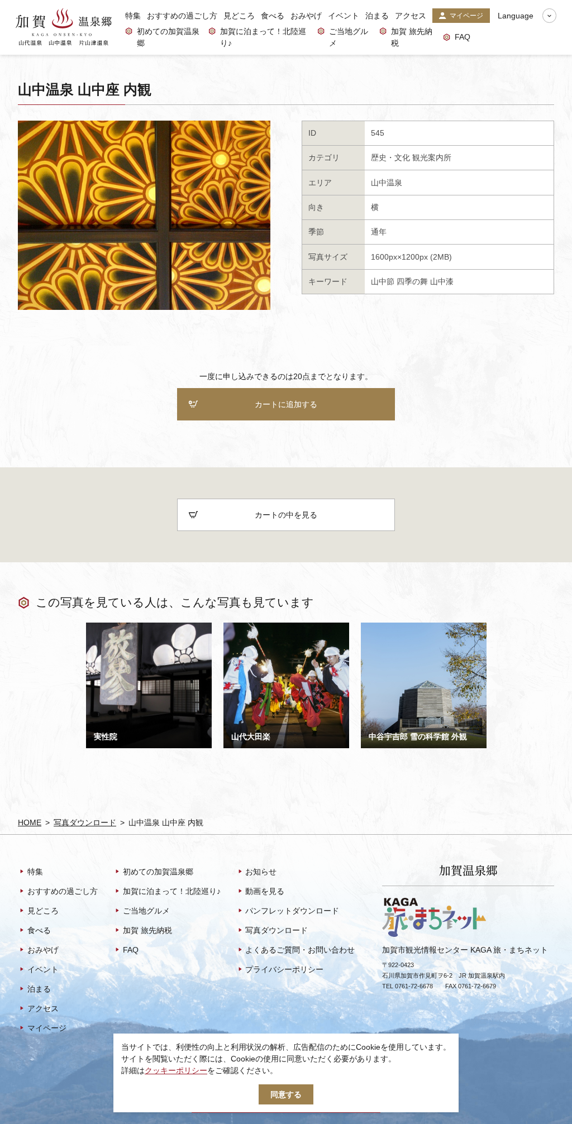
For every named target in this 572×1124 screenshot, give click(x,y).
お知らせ (261, 871)
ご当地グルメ (348, 37)
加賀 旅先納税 (411, 37)
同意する (286, 1094)
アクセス (410, 16)
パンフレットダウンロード (292, 910)
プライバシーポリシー (284, 969)
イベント (343, 16)
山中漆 (442, 281)
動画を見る (264, 891)
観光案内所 (431, 157)
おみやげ (306, 16)
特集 (133, 16)
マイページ (466, 16)
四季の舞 (412, 281)
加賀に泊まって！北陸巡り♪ (263, 37)
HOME (29, 822)
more (95, 627)
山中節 (382, 281)
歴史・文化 (390, 157)
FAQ (462, 36)
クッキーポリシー (176, 1070)
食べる (272, 16)
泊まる (377, 16)
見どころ (239, 16)
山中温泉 (386, 182)
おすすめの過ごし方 (182, 16)
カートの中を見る (286, 514)
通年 (379, 231)
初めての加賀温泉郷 (168, 37)
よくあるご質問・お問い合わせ (300, 949)
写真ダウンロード (85, 822)
